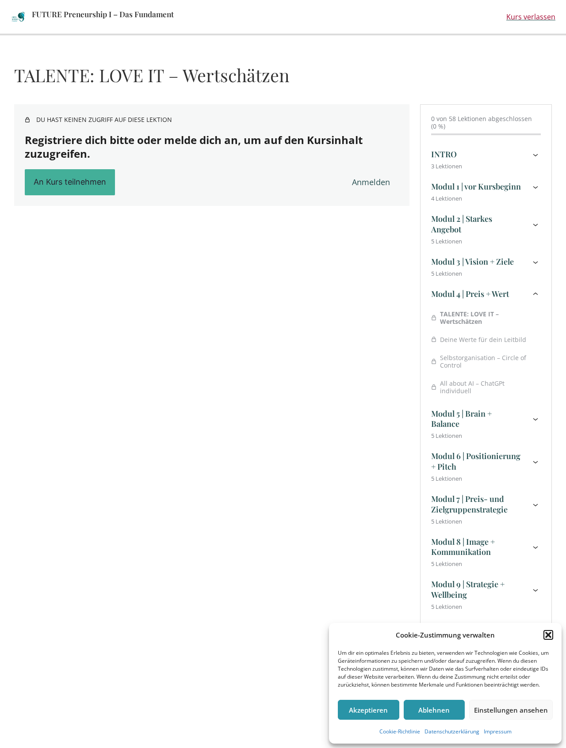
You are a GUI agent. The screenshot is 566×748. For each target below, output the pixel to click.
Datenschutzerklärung (451, 731)
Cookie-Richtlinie (399, 731)
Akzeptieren (368, 710)
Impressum (498, 731)
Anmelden (371, 182)
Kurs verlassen (530, 17)
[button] (548, 634)
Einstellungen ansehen (511, 710)
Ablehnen (434, 710)
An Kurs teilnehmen (70, 181)
